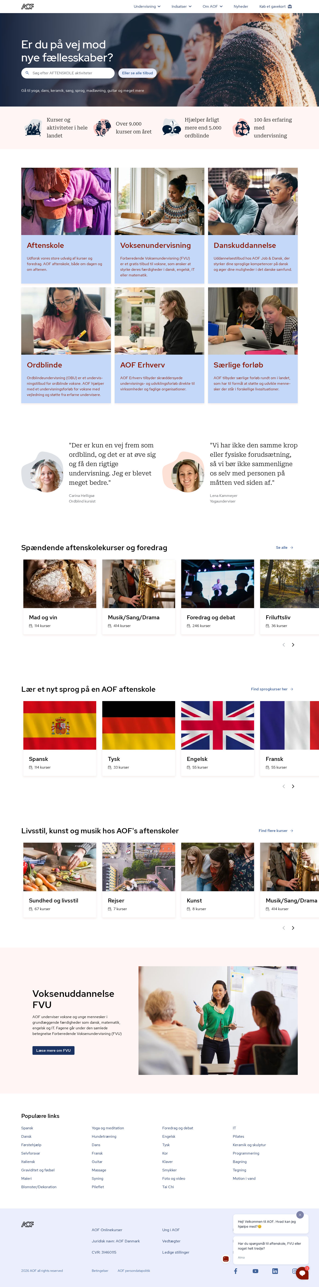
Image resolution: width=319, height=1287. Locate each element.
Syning (97, 1178)
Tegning (239, 1170)
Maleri (26, 1178)
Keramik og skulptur (249, 1144)
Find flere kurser (273, 830)
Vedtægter (171, 1241)
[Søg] (27, 73)
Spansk (27, 1128)
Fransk (97, 1153)
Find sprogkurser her (269, 689)
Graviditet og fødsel (38, 1170)
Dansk (26, 1136)
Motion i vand (244, 1178)
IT (234, 1128)
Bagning (240, 1161)
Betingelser (100, 1271)
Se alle (281, 547)
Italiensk (28, 1161)
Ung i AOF (171, 1229)
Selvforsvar (30, 1153)
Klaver (167, 1161)
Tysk (166, 1144)
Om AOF (210, 6)
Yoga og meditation (108, 1128)
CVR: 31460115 (104, 1252)
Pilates (238, 1136)
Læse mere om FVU (53, 1050)
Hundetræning (104, 1136)
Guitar (97, 1161)
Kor (165, 1153)
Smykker (169, 1170)
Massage (99, 1170)
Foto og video (173, 1178)
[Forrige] (283, 644)
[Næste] (293, 644)
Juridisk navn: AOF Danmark (116, 1241)
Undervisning (145, 6)
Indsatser (179, 6)
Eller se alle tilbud (137, 73)
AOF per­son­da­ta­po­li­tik (134, 1271)
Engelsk (168, 1136)
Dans (96, 1144)
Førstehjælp (31, 1144)
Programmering (246, 1153)
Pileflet (98, 1186)
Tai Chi (168, 1186)
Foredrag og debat (177, 1128)
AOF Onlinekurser (107, 1229)
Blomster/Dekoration (39, 1186)
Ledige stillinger (175, 1252)
